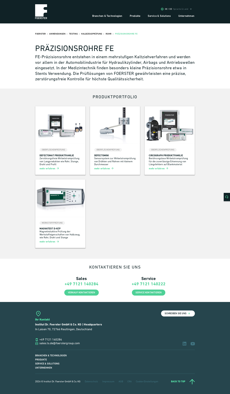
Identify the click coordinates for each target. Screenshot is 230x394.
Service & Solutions (47, 363)
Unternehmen (43, 367)
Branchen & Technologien (51, 355)
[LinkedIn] (184, 344)
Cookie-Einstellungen (147, 382)
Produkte (41, 359)
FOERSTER (40, 34)
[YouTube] (193, 343)
